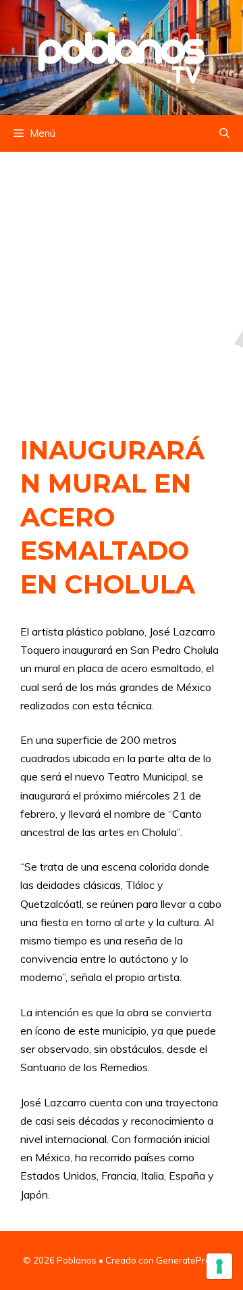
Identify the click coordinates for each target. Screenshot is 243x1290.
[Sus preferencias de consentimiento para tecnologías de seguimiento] (219, 1266)
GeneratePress (188, 1260)
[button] (224, 133)
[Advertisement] (121, 279)
